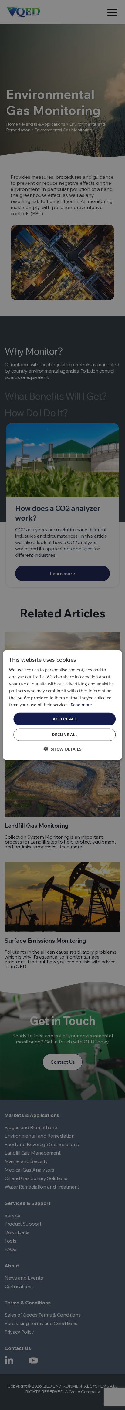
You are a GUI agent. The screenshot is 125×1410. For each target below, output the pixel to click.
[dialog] (62, 705)
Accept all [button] (64, 719)
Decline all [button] (64, 734)
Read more (81, 705)
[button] (63, 749)
